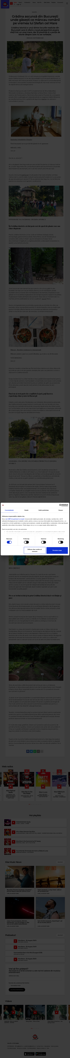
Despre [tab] (61, 510)
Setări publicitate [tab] (43, 510)
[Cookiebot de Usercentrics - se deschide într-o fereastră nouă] (60, 505)
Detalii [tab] (26, 510)
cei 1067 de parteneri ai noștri (15, 519)
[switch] (26, 542)
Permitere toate (57, 550)
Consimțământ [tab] (9, 510)
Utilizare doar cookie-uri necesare (34, 550)
